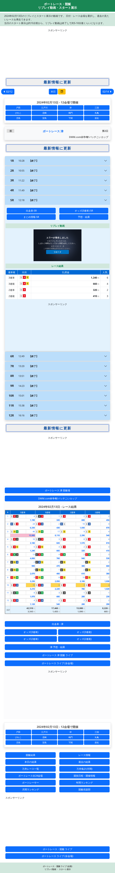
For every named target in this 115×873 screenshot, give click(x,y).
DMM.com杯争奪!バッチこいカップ (57, 498)
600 (83, 520)
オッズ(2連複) (84, 639)
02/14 (106, 91)
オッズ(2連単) (31, 639)
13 (34, 554)
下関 (70, 118)
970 (107, 527)
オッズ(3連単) (31, 632)
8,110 (57, 535)
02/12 (9, 91)
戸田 (18, 107)
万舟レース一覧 (30, 768)
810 (107, 543)
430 (58, 527)
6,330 (32, 527)
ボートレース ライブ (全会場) (57, 663)
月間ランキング (30, 789)
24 (34, 523)
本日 (53, 91)
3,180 (32, 543)
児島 (18, 118)
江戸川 (44, 107)
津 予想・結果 (57, 647)
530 (107, 558)
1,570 (82, 543)
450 (107, 520)
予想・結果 (84, 217)
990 (33, 566)
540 (107, 535)
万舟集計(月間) (84, 768)
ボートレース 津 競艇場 (57, 490)
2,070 (32, 573)
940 (83, 558)
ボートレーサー (30, 782)
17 (59, 531)
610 (83, 573)
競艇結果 (30, 755)
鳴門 (70, 112)
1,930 (82, 527)
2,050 (57, 581)
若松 (97, 118)
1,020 (107, 589)
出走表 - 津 (57, 624)
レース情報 (84, 755)
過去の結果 (84, 762)
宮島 (44, 118)
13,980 (32, 535)
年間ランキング (84, 782)
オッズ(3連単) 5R (84, 210)
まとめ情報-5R (31, 217)
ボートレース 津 (53, 131)
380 (83, 566)
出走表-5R (31, 210)
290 (107, 604)
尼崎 (44, 112)
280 (83, 596)
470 (58, 566)
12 (8, 600)
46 (34, 531)
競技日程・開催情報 (84, 775)
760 (58, 558)
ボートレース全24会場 (30, 775)
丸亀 (97, 112)
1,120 (32, 604)
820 (58, 543)
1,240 (32, 550)
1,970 (32, 596)
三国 (97, 107)
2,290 (82, 535)
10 (84, 523)
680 (58, 596)
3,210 (32, 589)
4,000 (32, 558)
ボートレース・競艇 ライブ (57, 849)
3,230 (32, 581)
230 (107, 596)
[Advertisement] (57, 53)
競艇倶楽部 (84, 789)
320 (58, 520)
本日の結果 (31, 762)
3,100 (82, 581)
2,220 (57, 589)
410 (107, 550)
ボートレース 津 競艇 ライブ (57, 655)
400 (58, 573)
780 (83, 589)
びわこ (18, 112)
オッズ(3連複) (84, 632)
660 (58, 550)
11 (8, 592)
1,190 (32, 520)
